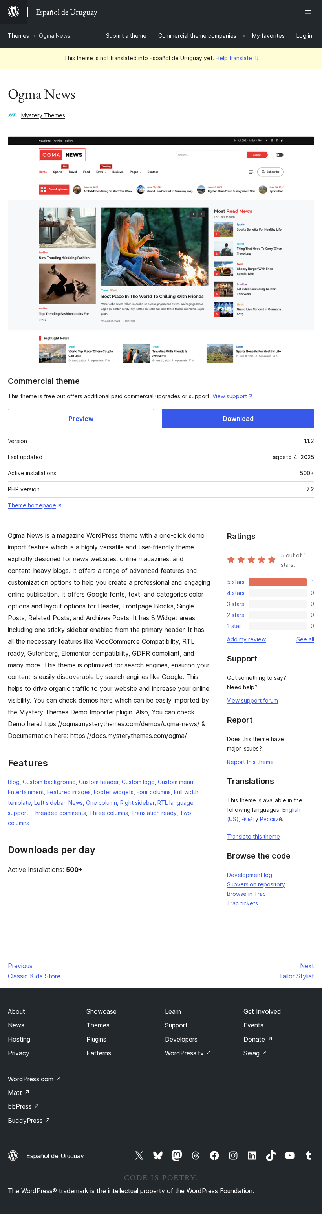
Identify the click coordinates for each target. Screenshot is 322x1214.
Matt (19, 1093)
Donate (258, 1039)
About (16, 1011)
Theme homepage (32, 505)
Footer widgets (114, 792)
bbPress (24, 1106)
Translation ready (154, 812)
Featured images (69, 792)
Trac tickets (242, 903)
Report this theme (250, 761)
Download (238, 419)
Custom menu (175, 781)
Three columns (108, 812)
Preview (81, 419)
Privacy (18, 1053)
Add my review (246, 639)
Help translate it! (237, 58)
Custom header (99, 781)
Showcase (101, 1011)
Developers (181, 1039)
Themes (18, 35)
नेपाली (248, 819)
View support (229, 396)
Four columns (154, 792)
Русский (271, 819)
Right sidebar (137, 802)
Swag (255, 1053)
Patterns (98, 1053)
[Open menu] (309, 12)
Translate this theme (253, 836)
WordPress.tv (188, 1053)
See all (305, 639)
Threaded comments (58, 812)
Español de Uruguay (55, 1156)
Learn (173, 1011)
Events (253, 1025)
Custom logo (138, 781)
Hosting (19, 1039)
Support (176, 1025)
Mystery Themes (43, 115)
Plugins (96, 1039)
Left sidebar (49, 802)
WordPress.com (34, 1079)
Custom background (49, 781)
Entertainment (26, 792)
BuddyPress (29, 1120)
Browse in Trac (246, 893)
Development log (249, 875)
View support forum (252, 700)
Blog (14, 781)
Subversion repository (256, 884)
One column (101, 802)
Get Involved (262, 1011)
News (75, 802)
